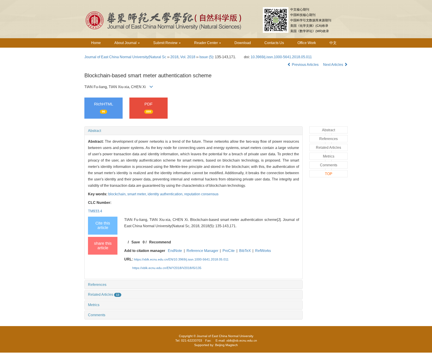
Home (96, 43)
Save (135, 242)
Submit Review (165, 43)
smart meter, (137, 194)
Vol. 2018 (187, 57)
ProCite (229, 251)
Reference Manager (202, 251)
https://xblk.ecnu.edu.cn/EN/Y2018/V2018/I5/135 (166, 268)
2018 (174, 57)
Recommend (160, 242)
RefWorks (263, 251)
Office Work (306, 43)
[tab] (193, 131)
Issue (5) (206, 57)
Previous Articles (305, 65)
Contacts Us (274, 43)
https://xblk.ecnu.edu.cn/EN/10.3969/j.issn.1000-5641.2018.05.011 (181, 259)
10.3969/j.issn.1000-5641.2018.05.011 (281, 57)
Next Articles (333, 65)
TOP (328, 174)
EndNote (175, 251)
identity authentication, (166, 194)
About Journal (125, 43)
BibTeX (245, 251)
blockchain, (117, 194)
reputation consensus (201, 194)
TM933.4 (95, 211)
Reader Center (206, 43)
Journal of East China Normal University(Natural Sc (125, 57)
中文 (333, 43)
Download (242, 43)
